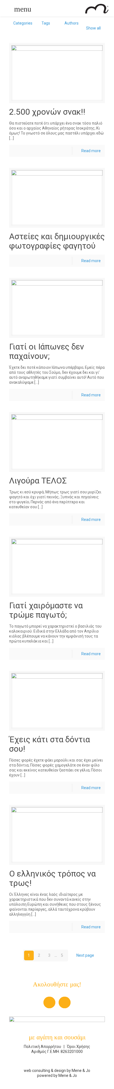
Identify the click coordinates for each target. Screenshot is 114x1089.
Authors (71, 23)
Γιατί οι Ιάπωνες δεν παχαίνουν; (46, 351)
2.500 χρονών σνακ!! (47, 112)
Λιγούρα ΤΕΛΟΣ (38, 480)
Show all (93, 28)
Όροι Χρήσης (78, 1046)
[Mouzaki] (54, 8)
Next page (85, 955)
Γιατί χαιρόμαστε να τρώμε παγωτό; (46, 610)
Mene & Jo (81, 1070)
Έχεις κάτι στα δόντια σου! (49, 744)
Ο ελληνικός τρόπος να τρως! (52, 878)
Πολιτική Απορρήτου (43, 1046)
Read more (91, 151)
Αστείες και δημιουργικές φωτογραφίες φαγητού (57, 241)
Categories (22, 23)
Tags (46, 23)
